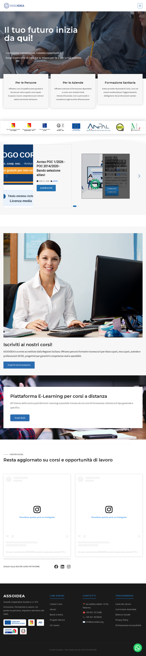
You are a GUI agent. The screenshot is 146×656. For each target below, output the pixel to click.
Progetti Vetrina (57, 620)
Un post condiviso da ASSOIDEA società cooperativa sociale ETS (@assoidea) (41, 552)
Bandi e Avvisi (56, 614)
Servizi (53, 609)
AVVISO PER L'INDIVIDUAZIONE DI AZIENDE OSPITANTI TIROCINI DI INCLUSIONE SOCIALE (116, 164)
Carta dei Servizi (123, 604)
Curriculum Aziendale (125, 609)
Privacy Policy (121, 620)
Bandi (7, 180)
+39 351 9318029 (94, 617)
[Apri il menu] (140, 5)
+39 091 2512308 (94, 612)
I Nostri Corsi (56, 604)
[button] (137, 647)
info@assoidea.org (95, 622)
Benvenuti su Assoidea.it (56, 159)
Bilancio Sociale (122, 614)
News (65, 167)
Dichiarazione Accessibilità (128, 625)
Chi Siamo (54, 625)
